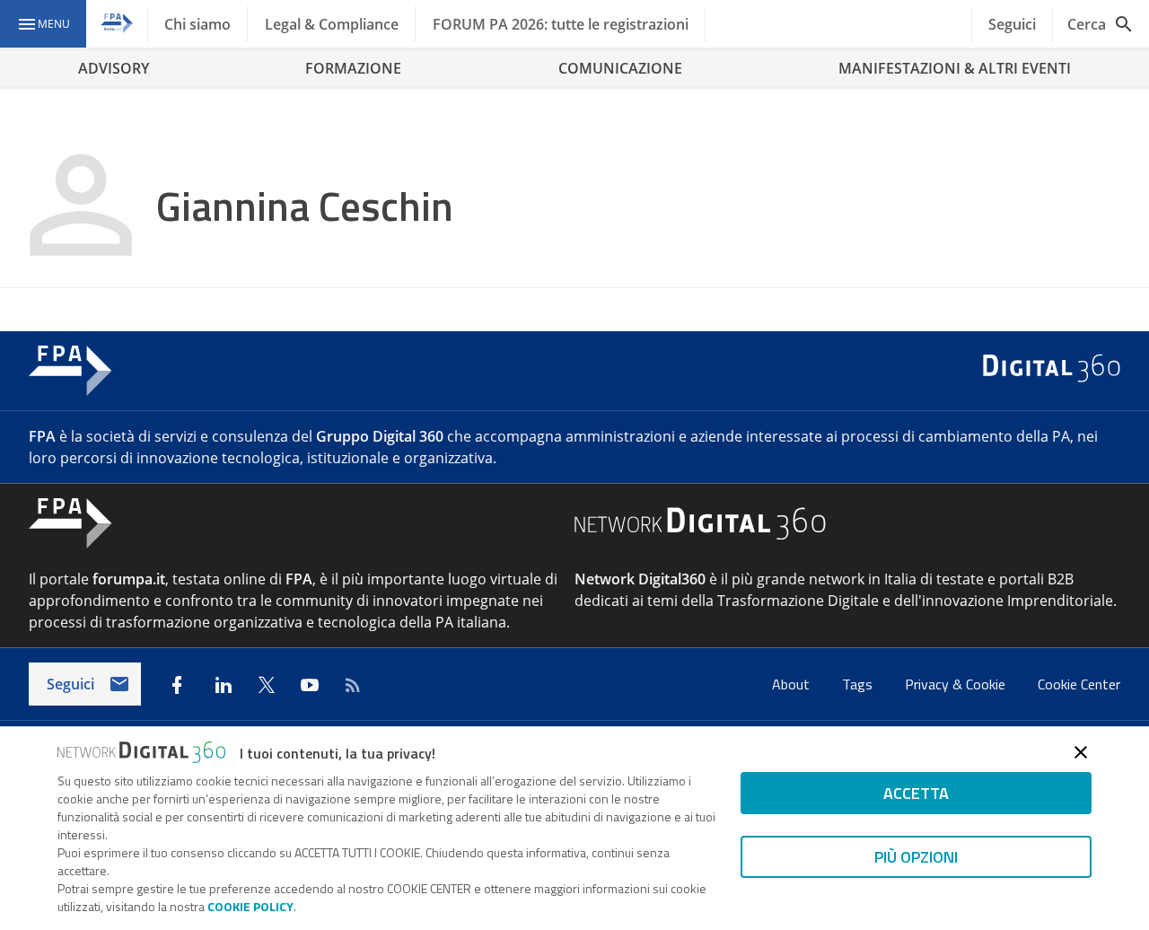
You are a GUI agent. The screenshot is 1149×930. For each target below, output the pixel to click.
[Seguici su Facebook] (177, 685)
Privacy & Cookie (957, 684)
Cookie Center (1079, 684)
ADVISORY (113, 68)
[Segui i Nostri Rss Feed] (353, 685)
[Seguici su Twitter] (266, 685)
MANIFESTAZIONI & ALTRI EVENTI (954, 68)
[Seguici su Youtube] (309, 685)
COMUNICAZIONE (620, 68)
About (792, 684)
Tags (859, 684)
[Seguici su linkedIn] (223, 685)
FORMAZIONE (353, 68)
